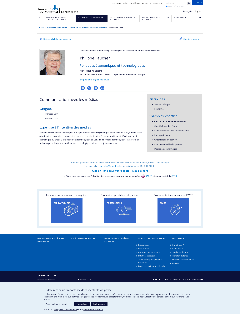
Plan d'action (143, 248)
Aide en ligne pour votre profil (110, 170)
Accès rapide (178, 238)
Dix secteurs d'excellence (149, 252)
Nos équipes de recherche (57, 27)
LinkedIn (102, 88)
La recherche (69, 11)
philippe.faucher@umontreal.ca (94, 79)
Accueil (41, 27)
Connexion (156, 3)
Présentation (143, 245)
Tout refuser (82, 304)
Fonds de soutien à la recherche (151, 266)
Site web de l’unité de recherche (96, 88)
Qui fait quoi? (85, 280)
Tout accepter (99, 304)
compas (175, 263)
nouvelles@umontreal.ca (110, 166)
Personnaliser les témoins (58, 304)
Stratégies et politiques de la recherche (150, 261)
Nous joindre (140, 170)
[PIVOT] (173, 210)
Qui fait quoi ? (178, 245)
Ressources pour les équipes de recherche (50, 240)
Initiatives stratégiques (148, 256)
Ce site (170, 7)
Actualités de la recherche (183, 259)
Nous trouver (177, 248)
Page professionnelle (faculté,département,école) (89, 88)
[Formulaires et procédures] (120, 210)
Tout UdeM (180, 7)
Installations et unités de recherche (116, 240)
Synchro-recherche (180, 252)
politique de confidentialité (65, 309)
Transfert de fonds (180, 256)
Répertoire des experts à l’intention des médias (88, 27)
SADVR (148, 176)
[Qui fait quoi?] (67, 210)
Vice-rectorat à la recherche (151, 238)
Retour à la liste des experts (57, 39)
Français (187, 11)
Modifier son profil (191, 39)
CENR (174, 176)
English (198, 11)
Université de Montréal (47, 9)
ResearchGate (83, 88)
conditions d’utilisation (93, 309)
